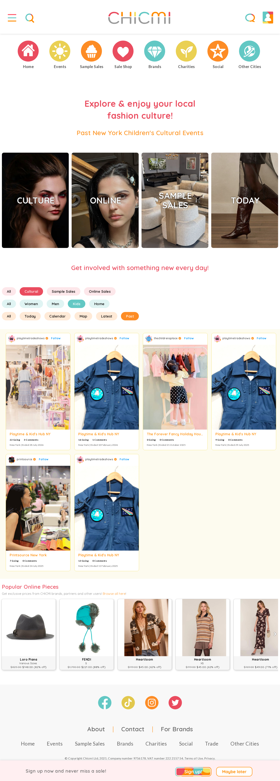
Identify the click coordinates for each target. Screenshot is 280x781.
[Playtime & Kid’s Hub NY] (38, 387)
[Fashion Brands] (155, 51)
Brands (125, 743)
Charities (156, 743)
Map (83, 316)
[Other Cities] (250, 51)
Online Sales (100, 291)
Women (31, 303)
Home (99, 303)
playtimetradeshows (31, 338)
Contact (133, 729)
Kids (76, 303)
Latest (106, 316)
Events (55, 743)
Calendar (57, 316)
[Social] (218, 51)
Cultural (31, 291)
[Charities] (186, 51)
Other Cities (244, 743)
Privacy (209, 758)
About (96, 729)
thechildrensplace (166, 338)
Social (186, 743)
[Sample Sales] (92, 51)
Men (55, 303)
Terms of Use (193, 758)
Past (130, 316)
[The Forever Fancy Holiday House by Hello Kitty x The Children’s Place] (175, 387)
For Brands (177, 729)
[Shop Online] (123, 51)
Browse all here (114, 594)
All (9, 291)
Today (30, 316)
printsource (25, 459)
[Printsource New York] (38, 508)
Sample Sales (63, 291)
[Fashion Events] (60, 51)
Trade (211, 743)
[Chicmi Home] (28, 51)
